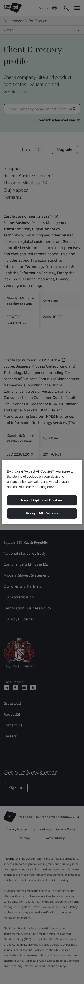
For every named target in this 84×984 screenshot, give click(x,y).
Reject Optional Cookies (42, 500)
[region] (42, 492)
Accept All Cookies (42, 513)
